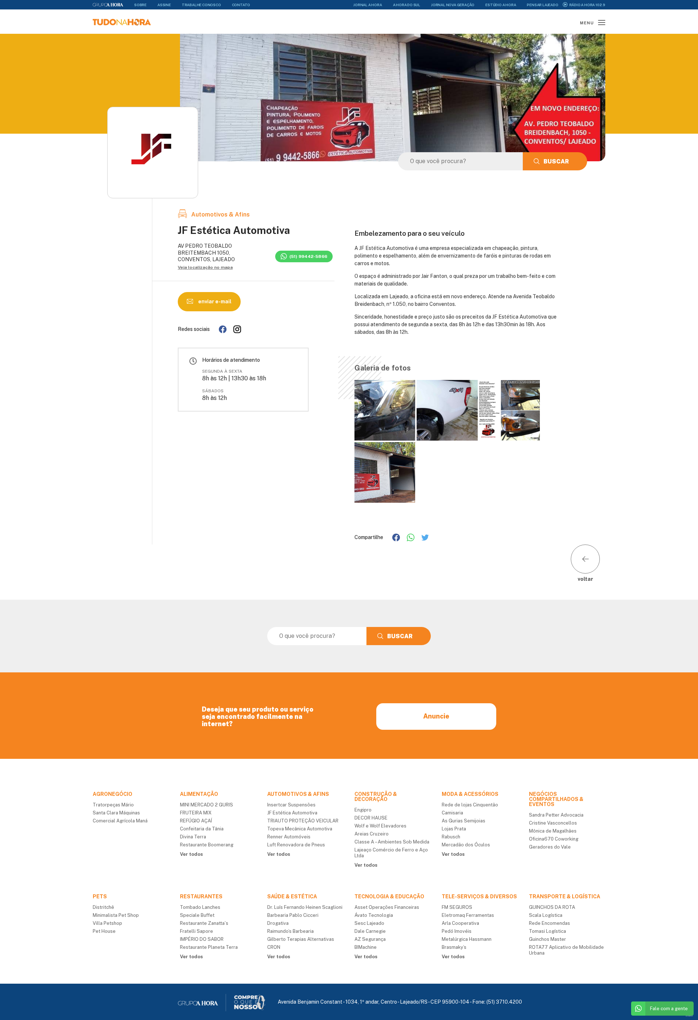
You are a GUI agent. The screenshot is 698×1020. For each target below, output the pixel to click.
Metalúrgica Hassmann (467, 939)
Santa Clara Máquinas (116, 812)
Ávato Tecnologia (373, 915)
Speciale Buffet (197, 915)
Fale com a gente (669, 1008)
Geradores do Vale (550, 847)
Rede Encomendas (549, 923)
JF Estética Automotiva (292, 812)
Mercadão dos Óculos (466, 844)
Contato (241, 5)
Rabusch (451, 836)
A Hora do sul (406, 5)
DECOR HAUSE (371, 818)
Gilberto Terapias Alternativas (300, 939)
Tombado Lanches (200, 907)
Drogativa (278, 923)
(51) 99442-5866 (308, 256)
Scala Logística (545, 915)
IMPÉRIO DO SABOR (202, 939)
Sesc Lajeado (369, 923)
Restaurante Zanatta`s (204, 923)
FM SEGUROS (457, 907)
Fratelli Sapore (196, 931)
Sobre (140, 5)
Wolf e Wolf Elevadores (380, 826)
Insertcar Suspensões (291, 805)
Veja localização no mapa (205, 267)
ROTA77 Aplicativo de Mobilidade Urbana (566, 950)
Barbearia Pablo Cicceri (292, 915)
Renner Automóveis (288, 836)
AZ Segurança (370, 939)
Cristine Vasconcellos (553, 823)
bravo (689, 1015)
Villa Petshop (107, 923)
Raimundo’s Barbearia (290, 931)
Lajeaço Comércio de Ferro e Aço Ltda (391, 852)
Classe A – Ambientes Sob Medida (391, 842)
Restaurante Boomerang (206, 844)
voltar (585, 579)
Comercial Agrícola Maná (120, 820)
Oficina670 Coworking (553, 839)
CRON (273, 947)
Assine (164, 5)
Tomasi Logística (547, 931)
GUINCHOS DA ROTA (552, 907)
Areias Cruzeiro (371, 834)
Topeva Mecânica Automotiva (299, 828)
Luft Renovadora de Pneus (296, 844)
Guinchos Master (547, 939)
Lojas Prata (454, 828)
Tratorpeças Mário (113, 805)
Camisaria (452, 812)
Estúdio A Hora (500, 5)
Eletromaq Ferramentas (468, 915)
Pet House (104, 931)
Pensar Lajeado (542, 5)
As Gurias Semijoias (463, 820)
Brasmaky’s (454, 947)
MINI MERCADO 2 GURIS (206, 805)
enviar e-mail (214, 301)
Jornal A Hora (367, 5)
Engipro (363, 810)
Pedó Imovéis (457, 931)
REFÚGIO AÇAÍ (196, 820)
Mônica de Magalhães (553, 831)
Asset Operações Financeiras (386, 907)
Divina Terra (193, 836)
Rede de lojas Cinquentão (470, 805)
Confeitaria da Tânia (202, 828)
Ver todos (191, 854)
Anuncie (436, 716)
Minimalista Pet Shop (116, 915)
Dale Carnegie (370, 931)
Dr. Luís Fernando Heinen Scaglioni (304, 907)
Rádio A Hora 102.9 (587, 5)
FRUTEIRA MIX (196, 812)
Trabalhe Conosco (201, 5)
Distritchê (103, 907)
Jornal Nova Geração (452, 5)
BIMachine (365, 947)
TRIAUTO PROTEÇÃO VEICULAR (302, 820)
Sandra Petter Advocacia (556, 815)
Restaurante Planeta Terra (209, 947)
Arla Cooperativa (460, 923)
